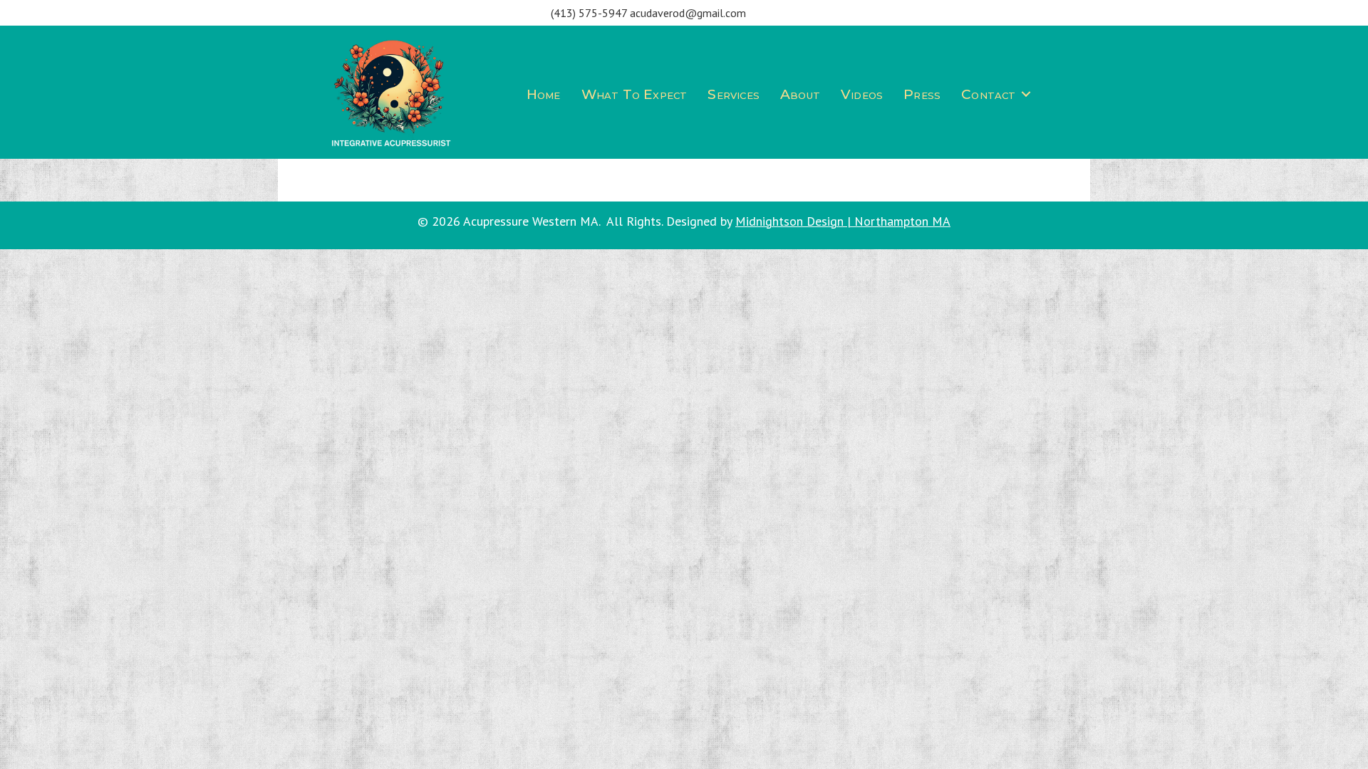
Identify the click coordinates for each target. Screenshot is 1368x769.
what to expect (634, 94)
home (544, 94)
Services (734, 94)
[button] (1026, 94)
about (800, 94)
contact (988, 94)
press (921, 94)
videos (862, 94)
